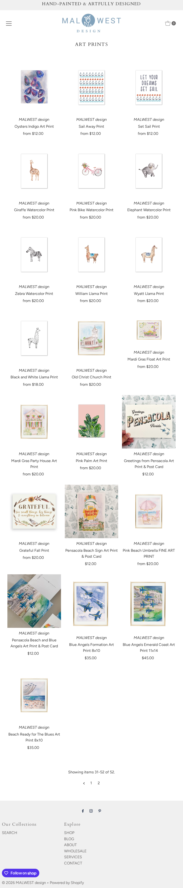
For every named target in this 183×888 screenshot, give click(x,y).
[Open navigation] (8, 23)
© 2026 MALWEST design (24, 882)
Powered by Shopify (67, 882)
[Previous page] (84, 783)
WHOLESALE (75, 851)
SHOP (69, 832)
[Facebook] (83, 811)
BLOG (69, 839)
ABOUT (70, 845)
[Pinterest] (99, 811)
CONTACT (73, 863)
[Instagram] (91, 811)
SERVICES (73, 857)
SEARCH (9, 832)
